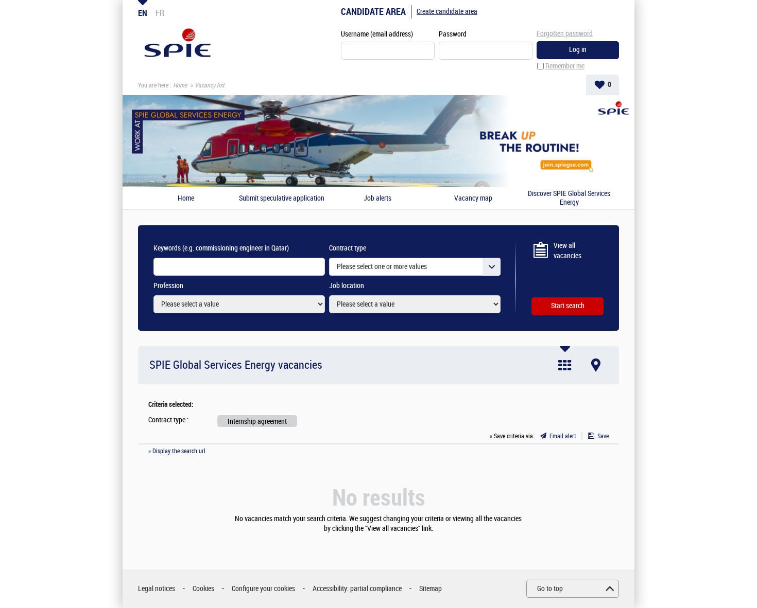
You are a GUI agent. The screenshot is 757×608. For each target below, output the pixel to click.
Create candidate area (447, 11)
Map (596, 365)
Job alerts (377, 198)
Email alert (562, 436)
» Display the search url (176, 451)
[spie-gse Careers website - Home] (177, 44)
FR (160, 12)
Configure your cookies (263, 588)
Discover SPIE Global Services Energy (569, 198)
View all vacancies (567, 250)
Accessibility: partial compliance (357, 588)
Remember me (564, 66)
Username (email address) (377, 34)
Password (453, 34)
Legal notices (156, 588)
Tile (565, 365)
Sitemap (430, 588)
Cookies (203, 588)
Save (603, 436)
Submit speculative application (281, 198)
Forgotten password (565, 33)
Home (180, 85)
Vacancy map (473, 198)
